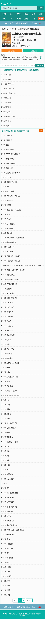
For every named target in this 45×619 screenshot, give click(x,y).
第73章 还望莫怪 (7, 474)
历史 (33, 14)
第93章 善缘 (5, 571)
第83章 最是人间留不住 (9, 525)
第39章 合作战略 (7, 316)
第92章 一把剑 (6, 567)
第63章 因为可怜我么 (8, 428)
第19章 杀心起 (6, 219)
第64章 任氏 (5, 432)
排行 (26, 18)
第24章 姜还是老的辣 (8, 242)
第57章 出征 (5, 400)
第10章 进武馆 (6, 177)
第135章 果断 (6, 112)
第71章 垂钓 (5, 465)
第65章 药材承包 (7, 437)
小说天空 (6, 4)
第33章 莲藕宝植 (7, 288)
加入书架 (11, 51)
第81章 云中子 (6, 516)
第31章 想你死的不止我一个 (11, 279)
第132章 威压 (6, 125)
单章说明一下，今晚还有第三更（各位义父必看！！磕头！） (23, 265)
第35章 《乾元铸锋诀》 (9, 298)
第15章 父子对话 (7, 200)
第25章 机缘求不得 (8, 247)
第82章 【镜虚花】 (8, 520)
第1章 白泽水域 (6, 135)
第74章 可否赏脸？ (8, 479)
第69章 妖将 (5, 455)
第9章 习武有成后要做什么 (10, 172)
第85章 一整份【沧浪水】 (10, 534)
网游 (41, 14)
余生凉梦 (20, 37)
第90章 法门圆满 (7, 557)
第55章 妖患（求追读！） (10, 390)
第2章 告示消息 (6, 140)
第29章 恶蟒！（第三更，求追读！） (14, 270)
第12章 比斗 (5, 186)
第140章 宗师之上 (7, 88)
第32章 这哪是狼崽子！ (9, 284)
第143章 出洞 (25, 46)
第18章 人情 (5, 214)
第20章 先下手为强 (8, 223)
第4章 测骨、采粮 (7, 149)
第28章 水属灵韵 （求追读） (11, 261)
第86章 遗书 (5, 539)
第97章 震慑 (5, 590)
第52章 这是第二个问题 (9, 377)
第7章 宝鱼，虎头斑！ (9, 163)
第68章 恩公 (5, 451)
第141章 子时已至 (7, 84)
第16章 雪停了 (6, 205)
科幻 (4, 18)
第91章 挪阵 (5, 562)
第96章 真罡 (5, 585)
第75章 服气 (5, 488)
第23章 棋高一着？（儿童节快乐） (13, 237)
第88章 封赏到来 (7, 548)
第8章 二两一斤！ (7, 168)
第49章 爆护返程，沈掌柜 (10, 363)
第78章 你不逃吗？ (8, 502)
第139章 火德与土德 (8, 93)
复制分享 (40, 65)
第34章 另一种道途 (8, 293)
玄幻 (11, 14)
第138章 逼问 (6, 98)
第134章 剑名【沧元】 (9, 116)
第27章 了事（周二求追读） (11, 256)
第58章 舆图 (5, 404)
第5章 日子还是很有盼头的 (10, 154)
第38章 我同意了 (7, 312)
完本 (33, 18)
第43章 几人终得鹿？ (8, 335)
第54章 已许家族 (7, 386)
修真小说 (13, 29)
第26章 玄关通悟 (7, 251)
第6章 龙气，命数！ (8, 159)
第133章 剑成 (6, 121)
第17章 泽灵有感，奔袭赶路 (11, 210)
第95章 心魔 (5, 581)
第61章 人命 (5, 418)
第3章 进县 (5, 145)
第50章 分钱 (5, 367)
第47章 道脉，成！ (8, 353)
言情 (11, 18)
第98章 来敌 (5, 595)
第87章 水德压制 (7, 544)
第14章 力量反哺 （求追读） (11, 196)
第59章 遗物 (5, 409)
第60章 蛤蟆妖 (6, 414)
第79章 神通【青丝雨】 (9, 506)
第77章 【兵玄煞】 (8, 497)
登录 (41, 18)
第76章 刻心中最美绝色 (9, 493)
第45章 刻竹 (5, 344)
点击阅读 (33, 51)
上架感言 (4, 483)
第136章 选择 (6, 107)
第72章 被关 (5, 469)
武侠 (19, 14)
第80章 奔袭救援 (7, 511)
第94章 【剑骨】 (7, 576)
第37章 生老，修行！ (8, 307)
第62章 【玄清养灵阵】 (9, 423)
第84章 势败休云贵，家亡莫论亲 (12, 530)
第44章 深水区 (6, 339)
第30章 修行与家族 (8, 274)
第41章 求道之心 (7, 326)
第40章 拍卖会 (6, 321)
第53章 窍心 (5, 381)
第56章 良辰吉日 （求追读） (11, 395)
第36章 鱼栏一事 (7, 302)
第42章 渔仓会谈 (7, 330)
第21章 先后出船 (7, 228)
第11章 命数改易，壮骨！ (10, 182)
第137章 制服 (6, 102)
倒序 (41, 130)
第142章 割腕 (6, 79)
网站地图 (22, 616)
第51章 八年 (5, 372)
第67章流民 (5, 446)
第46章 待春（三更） (8, 349)
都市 (26, 14)
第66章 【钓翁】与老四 (9, 442)
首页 (4, 14)
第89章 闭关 (5, 553)
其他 (19, 18)
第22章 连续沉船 (7, 233)
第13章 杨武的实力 (8, 191)
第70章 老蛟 (5, 460)
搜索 (41, 7)
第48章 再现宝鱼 (7, 358)
